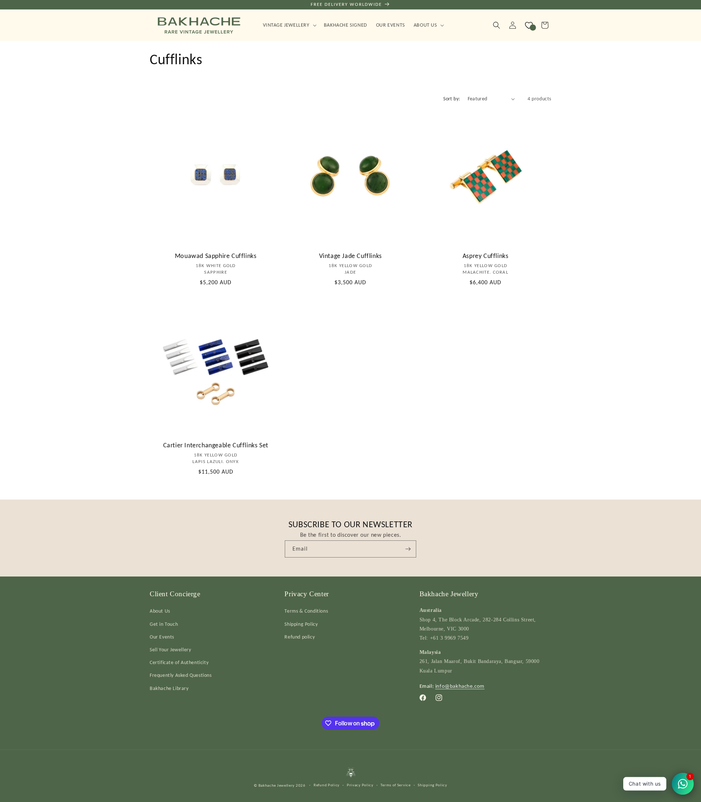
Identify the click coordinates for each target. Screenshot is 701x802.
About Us (160, 611)
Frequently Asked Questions (181, 675)
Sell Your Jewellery (170, 649)
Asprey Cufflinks (485, 256)
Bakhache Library (169, 688)
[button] (288, 25)
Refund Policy (327, 784)
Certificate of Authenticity (179, 662)
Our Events (162, 636)
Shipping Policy (301, 624)
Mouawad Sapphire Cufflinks (216, 256)
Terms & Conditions (306, 611)
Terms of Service (395, 784)
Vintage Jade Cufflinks (350, 256)
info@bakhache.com (459, 685)
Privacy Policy (360, 784)
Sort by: (451, 99)
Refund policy (299, 636)
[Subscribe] (408, 549)
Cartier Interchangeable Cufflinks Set (215, 445)
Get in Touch (164, 624)
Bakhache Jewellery (276, 785)
